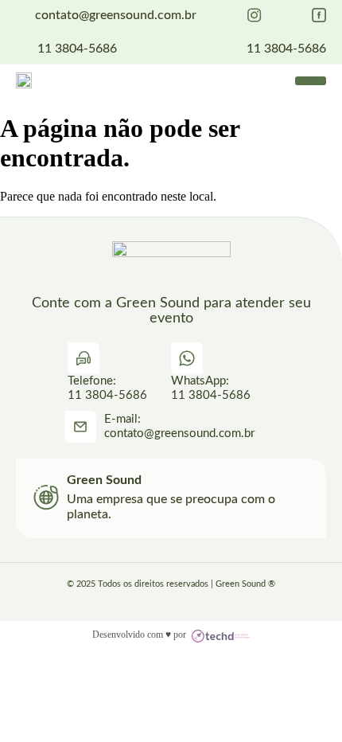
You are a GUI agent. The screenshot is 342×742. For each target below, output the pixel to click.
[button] (310, 80)
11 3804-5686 (77, 48)
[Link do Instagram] (254, 15)
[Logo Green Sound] (24, 80)
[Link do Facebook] (319, 15)
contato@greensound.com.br (115, 15)
